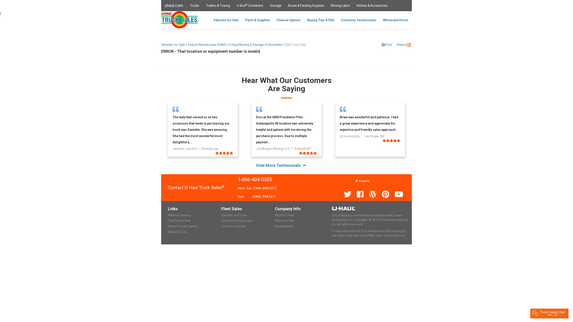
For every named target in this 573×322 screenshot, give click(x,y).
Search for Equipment (236, 220)
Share (401, 45)
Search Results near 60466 (207, 45)
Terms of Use (284, 220)
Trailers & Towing (218, 5)
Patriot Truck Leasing (183, 226)
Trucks (194, 5)
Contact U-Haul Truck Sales (196, 187)
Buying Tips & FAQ (320, 20)
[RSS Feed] (409, 45)
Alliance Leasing (179, 215)
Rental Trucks (177, 232)
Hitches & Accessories (372, 5)
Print (388, 45)
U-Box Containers (250, 5)
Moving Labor (340, 5)
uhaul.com (174, 5)
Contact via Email (233, 226)
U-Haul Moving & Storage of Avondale (255, 45)
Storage (275, 5)
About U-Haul (284, 215)
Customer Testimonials (358, 20)
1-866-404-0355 (255, 179)
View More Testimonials (279, 165)
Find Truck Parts (179, 220)
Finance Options (289, 20)
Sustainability (284, 226)
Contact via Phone (234, 215)
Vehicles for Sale (226, 20)
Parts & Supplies (257, 20)
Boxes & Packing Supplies (306, 5)
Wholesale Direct (395, 20)
